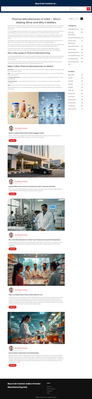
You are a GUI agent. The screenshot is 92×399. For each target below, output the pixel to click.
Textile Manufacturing (75, 29)
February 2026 (75, 93)
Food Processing (75, 49)
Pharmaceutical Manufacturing (75, 42)
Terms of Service (51, 388)
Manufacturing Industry (75, 52)
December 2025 (75, 99)
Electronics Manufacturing (75, 37)
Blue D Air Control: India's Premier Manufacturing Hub (46, 3)
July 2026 (75, 78)
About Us (49, 386)
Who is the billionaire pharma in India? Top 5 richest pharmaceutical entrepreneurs (34, 240)
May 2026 (75, 84)
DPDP (48, 393)
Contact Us (49, 391)
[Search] (88, 9)
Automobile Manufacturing (75, 33)
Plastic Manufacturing (75, 46)
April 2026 (75, 87)
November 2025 (75, 102)
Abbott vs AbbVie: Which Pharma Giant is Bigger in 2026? (26, 133)
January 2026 (75, 96)
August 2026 (75, 75)
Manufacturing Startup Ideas (75, 63)
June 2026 (75, 81)
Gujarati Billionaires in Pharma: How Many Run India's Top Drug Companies (32, 186)
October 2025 (75, 106)
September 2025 (75, 109)
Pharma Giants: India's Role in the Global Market (24, 353)
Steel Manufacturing (75, 58)
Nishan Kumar (22, 128)
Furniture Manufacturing (75, 55)
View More (12, 140)
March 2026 (75, 90)
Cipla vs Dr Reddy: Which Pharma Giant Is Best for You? (26, 295)
